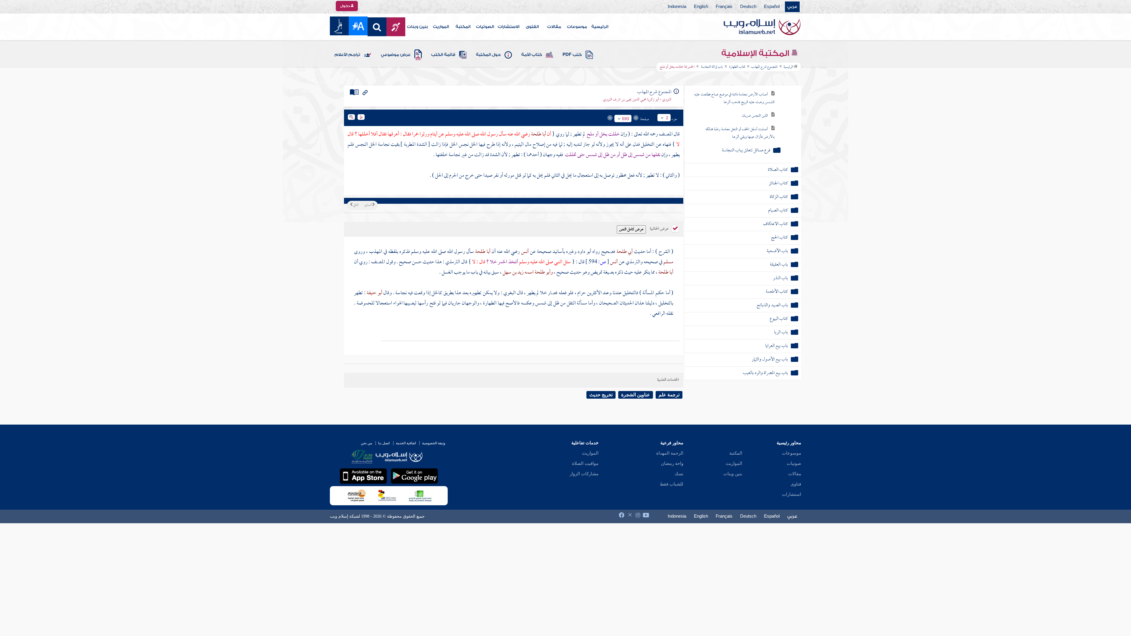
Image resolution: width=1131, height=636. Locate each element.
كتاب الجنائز (778, 183)
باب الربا (781, 332)
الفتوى (532, 26)
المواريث (441, 26)
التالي (355, 205)
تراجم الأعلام (347, 54)
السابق (368, 205)
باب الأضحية (777, 251)
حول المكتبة (488, 54)
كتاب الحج (779, 237)
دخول (345, 6)
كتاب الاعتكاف (775, 224)
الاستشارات (508, 26)
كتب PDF (572, 54)
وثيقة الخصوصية (433, 443)
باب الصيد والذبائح (772, 305)
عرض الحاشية (659, 228)
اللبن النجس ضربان (755, 116)
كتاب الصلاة (778, 170)
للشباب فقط (671, 484)
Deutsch (748, 6)
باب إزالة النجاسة (711, 67)
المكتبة (463, 26)
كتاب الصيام (778, 210)
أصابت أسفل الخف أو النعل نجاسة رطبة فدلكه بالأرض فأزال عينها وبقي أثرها (740, 133)
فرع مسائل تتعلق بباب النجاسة (746, 150)
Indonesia (677, 6)
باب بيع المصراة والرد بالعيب (765, 373)
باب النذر (780, 278)
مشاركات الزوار (584, 473)
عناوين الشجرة (635, 394)
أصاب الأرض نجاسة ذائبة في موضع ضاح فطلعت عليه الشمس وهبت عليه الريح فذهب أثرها (734, 98)
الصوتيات (485, 26)
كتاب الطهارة (737, 67)
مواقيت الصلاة (585, 463)
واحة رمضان (672, 463)
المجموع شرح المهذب (764, 67)
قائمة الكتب (443, 54)
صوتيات (794, 463)
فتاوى (796, 484)
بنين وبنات (417, 26)
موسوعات (577, 26)
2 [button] (667, 117)
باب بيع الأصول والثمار (770, 359)
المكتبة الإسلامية (756, 53)
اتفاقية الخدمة (406, 443)
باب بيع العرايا (776, 346)
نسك (678, 473)
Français (724, 6)
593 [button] (625, 118)
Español (772, 6)
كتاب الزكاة (779, 197)
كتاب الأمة (531, 54)
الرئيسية (599, 26)
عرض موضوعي (396, 54)
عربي (792, 6)
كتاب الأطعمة (777, 292)
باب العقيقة (779, 265)
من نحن (366, 443)
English (701, 6)
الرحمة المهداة (669, 453)
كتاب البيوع (779, 319)
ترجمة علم (669, 394)
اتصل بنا (384, 443)
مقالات (554, 26)
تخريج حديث (601, 394)
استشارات (791, 494)
